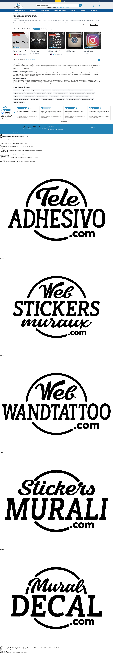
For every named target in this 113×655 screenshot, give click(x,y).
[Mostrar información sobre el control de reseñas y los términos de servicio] (11, 115)
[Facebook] (3, 651)
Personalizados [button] (94, 10)
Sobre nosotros (4, 153)
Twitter (43, 28)
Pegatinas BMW (46, 90)
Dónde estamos (22, 154)
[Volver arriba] (1, 654)
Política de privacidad (17, 157)
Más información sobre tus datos (19, 132)
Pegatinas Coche (41, 93)
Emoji (23, 28)
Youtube (49, 28)
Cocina (57, 7)
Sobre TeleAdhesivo (5, 154)
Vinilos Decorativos (20, 10)
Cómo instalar (38, 150)
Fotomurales (33, 10)
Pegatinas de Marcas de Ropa (21, 99)
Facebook (29, 28)
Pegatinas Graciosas (18, 102)
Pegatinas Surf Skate (19, 93)
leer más (29, 112)
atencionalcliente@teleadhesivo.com (9, 161)
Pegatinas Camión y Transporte (60, 90)
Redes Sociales (26, 13)
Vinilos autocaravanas (60, 10)
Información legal (4, 156)
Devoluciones (20, 150)
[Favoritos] (93, 6)
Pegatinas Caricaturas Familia (77, 93)
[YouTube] (6, 651)
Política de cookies (33, 157)
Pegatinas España (35, 99)
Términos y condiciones (6, 157)
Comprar (2, 149)
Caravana (67, 7)
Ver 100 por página (30, 59)
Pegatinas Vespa (54, 96)
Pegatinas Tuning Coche (67, 96)
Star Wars (62, 7)
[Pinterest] (5, 651)
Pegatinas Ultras (18, 96)
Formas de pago (13, 150)
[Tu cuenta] (96, 6)
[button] (12, 54)
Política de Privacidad (58, 129)
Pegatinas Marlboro (29, 96)
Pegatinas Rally (30, 93)
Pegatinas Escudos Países (81, 96)
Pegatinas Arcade (60, 99)
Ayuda (25, 161)
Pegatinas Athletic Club (87, 99)
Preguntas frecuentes (29, 150)
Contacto (2, 160)
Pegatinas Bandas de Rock (60, 93)
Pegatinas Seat (90, 93)
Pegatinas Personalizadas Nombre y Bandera (81, 90)
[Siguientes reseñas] (112, 113)
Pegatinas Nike (25, 90)
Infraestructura (14, 154)
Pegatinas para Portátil (42, 96)
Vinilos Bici (16, 90)
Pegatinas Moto (35, 90)
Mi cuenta (21, 161)
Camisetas (82, 10)
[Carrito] (99, 6)
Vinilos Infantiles (45, 10)
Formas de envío (4, 150)
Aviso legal (26, 157)
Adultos (49, 93)
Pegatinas (72, 10)
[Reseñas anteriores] (14, 113)
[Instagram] (1, 651)
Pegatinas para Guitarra (47, 99)
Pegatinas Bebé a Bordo (73, 99)
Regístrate (94, 127)
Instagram (36, 28)
